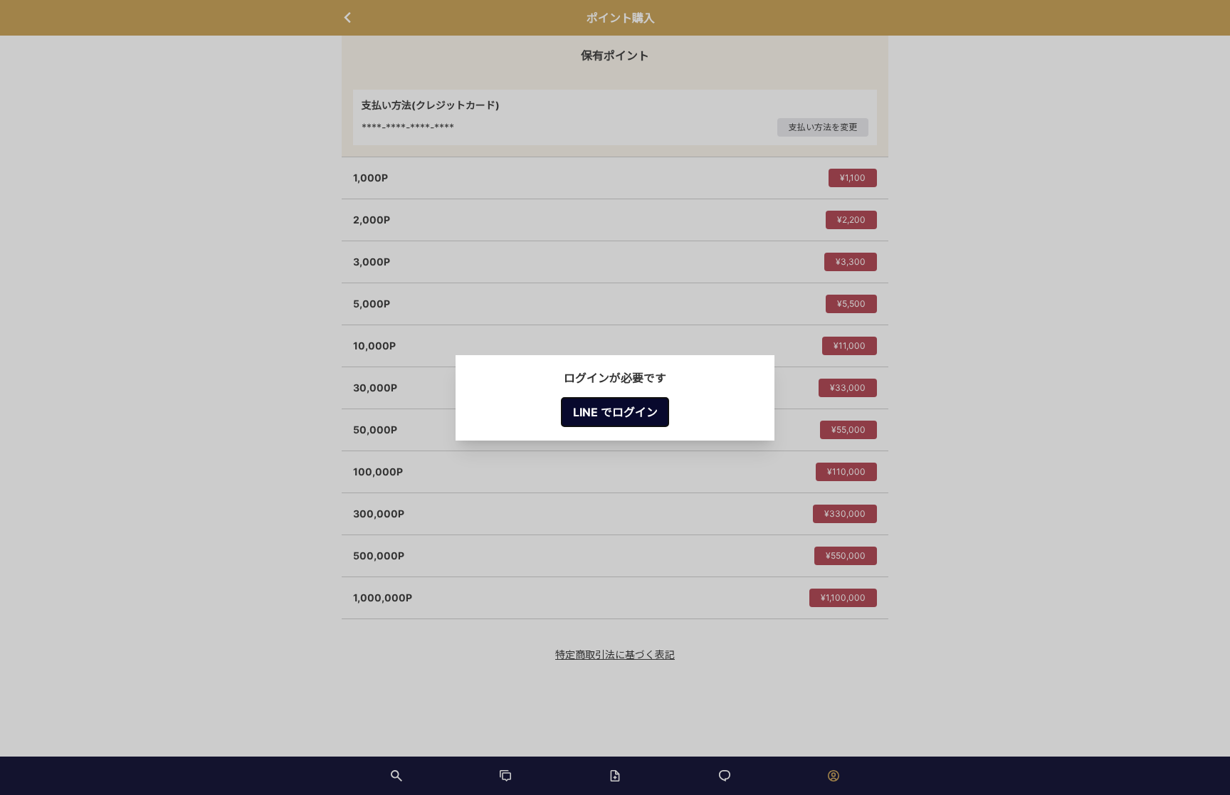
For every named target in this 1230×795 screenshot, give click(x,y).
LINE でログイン (615, 412)
